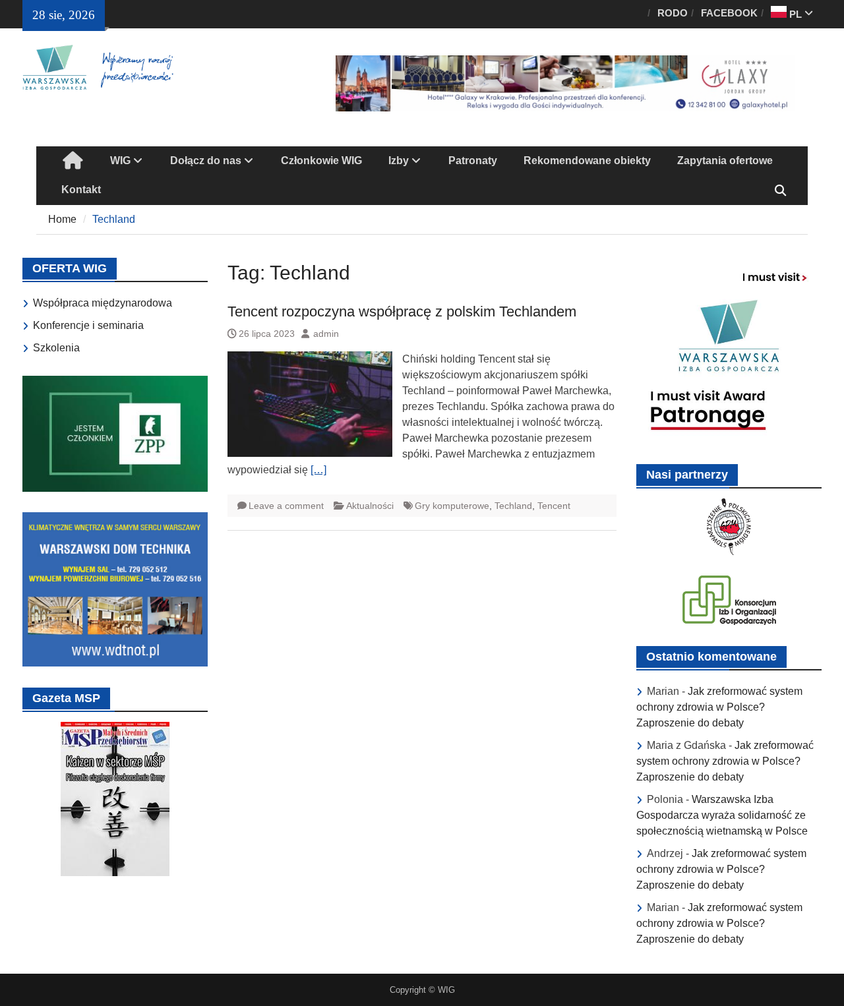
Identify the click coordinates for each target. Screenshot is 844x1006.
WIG (120, 160)
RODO (672, 12)
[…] (318, 469)
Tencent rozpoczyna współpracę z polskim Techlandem (401, 311)
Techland (513, 505)
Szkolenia (56, 347)
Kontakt (81, 189)
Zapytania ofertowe (725, 160)
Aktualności (370, 505)
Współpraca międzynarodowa (102, 303)
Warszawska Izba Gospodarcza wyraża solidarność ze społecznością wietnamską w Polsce (722, 815)
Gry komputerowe (452, 505)
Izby (398, 160)
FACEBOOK (729, 12)
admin (326, 333)
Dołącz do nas (205, 160)
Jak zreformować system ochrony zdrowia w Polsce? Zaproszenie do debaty (719, 707)
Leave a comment (286, 505)
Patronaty (472, 160)
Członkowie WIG (321, 160)
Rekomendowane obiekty (587, 160)
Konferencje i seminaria (88, 325)
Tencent (553, 505)
